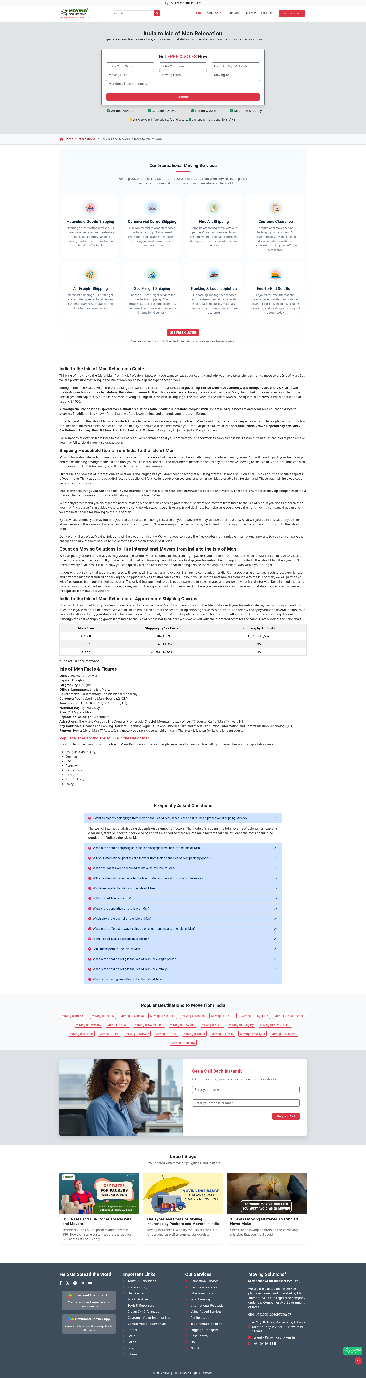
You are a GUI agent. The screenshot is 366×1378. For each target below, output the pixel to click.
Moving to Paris (109, 1034)
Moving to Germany (88, 1025)
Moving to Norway (137, 1034)
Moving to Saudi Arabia (289, 1016)
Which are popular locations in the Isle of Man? (124, 888)
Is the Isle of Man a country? (112, 898)
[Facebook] (60, 1283)
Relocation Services (204, 1281)
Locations (267, 12)
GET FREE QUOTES (183, 332)
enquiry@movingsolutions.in (274, 1337)
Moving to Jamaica (183, 1042)
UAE (194, 1342)
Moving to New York (182, 1025)
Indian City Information (144, 1311)
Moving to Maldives (283, 1034)
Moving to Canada (132, 1016)
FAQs (131, 1336)
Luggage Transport (204, 1330)
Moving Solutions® (175, 1373)
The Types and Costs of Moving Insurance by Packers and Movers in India (182, 1221)
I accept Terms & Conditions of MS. (214, 119)
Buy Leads (250, 12)
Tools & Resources (141, 1305)
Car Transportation (204, 1287)
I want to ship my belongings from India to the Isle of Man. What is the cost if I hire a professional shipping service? (170, 818)
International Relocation (208, 1305)
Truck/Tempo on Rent (206, 1324)
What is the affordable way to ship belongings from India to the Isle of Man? (144, 929)
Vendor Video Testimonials (147, 1324)
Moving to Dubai (194, 1034)
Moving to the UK (103, 1016)
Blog (131, 1348)
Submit (183, 97)
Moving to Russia (166, 1034)
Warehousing (200, 1299)
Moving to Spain (118, 1025)
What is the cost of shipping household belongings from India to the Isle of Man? (147, 848)
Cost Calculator (292, 13)
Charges (234, 12)
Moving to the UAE (223, 1016)
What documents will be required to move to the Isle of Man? (134, 868)
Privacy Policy (137, 1287)
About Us (212, 12)
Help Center (136, 1293)
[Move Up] (358, 1361)
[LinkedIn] (82, 1283)
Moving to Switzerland (149, 1025)
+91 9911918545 (265, 1343)
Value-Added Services (206, 1311)
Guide (132, 1342)
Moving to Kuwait (222, 1034)
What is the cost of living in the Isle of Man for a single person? (135, 959)
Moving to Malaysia (252, 1034)
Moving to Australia (162, 1016)
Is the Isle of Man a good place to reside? (121, 939)
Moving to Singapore (254, 1016)
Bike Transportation (205, 1293)
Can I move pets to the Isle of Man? (117, 949)
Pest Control (200, 1336)
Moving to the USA (73, 1016)
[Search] (157, 13)
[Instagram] (75, 1283)
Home (198, 12)
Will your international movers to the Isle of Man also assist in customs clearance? (148, 878)
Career (132, 1330)
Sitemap (134, 1354)
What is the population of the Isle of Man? (121, 908)
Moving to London (193, 1016)
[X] (68, 1283)
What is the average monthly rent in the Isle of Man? (128, 979)
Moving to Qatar (212, 1025)
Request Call (286, 1116)
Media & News (138, 1299)
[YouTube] (90, 1283)
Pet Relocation (201, 1318)
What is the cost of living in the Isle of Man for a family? (130, 969)
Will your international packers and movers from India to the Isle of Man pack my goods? (152, 858)
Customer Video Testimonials (149, 1318)
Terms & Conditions (142, 1281)
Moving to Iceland (81, 1034)
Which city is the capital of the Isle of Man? (122, 918)
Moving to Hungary (241, 1025)
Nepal (195, 1348)
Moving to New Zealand (275, 1025)
